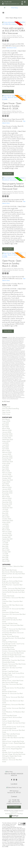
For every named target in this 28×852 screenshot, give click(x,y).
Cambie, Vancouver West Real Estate (13, 588)
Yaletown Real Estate (20, 397)
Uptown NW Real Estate (10, 390)
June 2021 (5, 511)
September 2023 (7, 480)
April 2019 (5, 548)
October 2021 (6, 506)
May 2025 (5, 447)
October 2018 (6, 552)
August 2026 (6, 421)
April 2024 (5, 469)
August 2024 (6, 463)
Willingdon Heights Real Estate (8, 397)
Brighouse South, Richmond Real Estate (10, 341)
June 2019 (5, 544)
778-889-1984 (7, 2)
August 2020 (6, 522)
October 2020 (6, 519)
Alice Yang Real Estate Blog (10, 408)
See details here (11, 47)
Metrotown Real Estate (10, 369)
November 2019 (7, 535)
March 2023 (6, 485)
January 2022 (6, 500)
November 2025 (7, 436)
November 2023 (7, 476)
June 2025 (5, 445)
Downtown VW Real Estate (10, 612)
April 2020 (5, 528)
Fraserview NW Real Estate (13, 357)
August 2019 (6, 541)
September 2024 (7, 461)
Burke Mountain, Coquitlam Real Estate (10, 343)
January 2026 (6, 432)
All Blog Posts (6, 406)
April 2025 (5, 448)
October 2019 (6, 537)
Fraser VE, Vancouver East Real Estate (14, 629)
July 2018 (5, 553)
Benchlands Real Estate (8, 338)
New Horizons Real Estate (16, 374)
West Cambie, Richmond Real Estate (13, 747)
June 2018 (5, 555)
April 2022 (5, 495)
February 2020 (7, 531)
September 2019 (7, 539)
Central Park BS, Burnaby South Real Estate (16, 346)
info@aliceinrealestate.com (11, 3)
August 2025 (6, 441)
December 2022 (7, 491)
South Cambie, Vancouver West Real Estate (16, 381)
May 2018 (5, 557)
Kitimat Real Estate (8, 647)
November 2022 (7, 493)
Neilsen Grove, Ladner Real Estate (12, 680)
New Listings (6, 410)
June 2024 (5, 465)
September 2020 (7, 520)
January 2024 (6, 474)
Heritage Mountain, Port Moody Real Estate (16, 359)
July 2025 (5, 443)
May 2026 (5, 425)
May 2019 (5, 546)
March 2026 (6, 428)
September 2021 (7, 507)
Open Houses (6, 412)
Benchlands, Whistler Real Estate (12, 572)
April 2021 (5, 515)
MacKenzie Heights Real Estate (11, 655)
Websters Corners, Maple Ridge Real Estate (14, 392)
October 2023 (6, 478)
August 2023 (6, 482)
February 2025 (7, 452)
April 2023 (5, 484)
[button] (6, 2)
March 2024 (6, 471)
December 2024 (7, 456)
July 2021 (5, 509)
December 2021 (7, 502)
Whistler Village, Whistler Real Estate (13, 396)
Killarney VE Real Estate (8, 360)
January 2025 (6, 454)
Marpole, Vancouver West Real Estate (14, 664)
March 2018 (5, 561)
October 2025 (6, 437)
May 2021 (5, 513)
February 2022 (6, 498)
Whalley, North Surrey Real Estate (12, 752)
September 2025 (7, 439)
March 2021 (5, 517)
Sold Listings (6, 414)
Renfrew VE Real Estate (17, 376)
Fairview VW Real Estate (14, 354)
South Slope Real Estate (9, 715)
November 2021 (7, 504)
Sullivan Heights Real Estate (11, 385)
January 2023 (6, 489)
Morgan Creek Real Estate (15, 370)
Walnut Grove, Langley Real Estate (13, 741)
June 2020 (5, 526)
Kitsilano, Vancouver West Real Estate (14, 651)
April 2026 (5, 426)
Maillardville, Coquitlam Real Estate (13, 660)
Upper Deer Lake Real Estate (11, 734)
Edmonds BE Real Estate (11, 353)
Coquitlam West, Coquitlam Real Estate (16, 348)
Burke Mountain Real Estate (17, 342)
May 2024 (5, 467)
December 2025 (7, 434)
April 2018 (5, 559)
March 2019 (5, 550)
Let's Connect (14, 807)
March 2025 (6, 450)
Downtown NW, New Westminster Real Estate (11, 349)
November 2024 (7, 458)
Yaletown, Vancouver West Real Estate (10, 398)
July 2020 (5, 524)
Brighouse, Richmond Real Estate (12, 581)
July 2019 (5, 542)
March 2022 (6, 496)
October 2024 (6, 460)
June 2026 (5, 423)
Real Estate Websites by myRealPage (14, 813)
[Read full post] (14, 24)
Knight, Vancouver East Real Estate (13, 364)
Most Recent (6, 419)
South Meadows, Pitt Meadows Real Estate (12, 382)
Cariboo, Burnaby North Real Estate (13, 590)
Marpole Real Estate (6, 368)
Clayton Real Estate (7, 347)
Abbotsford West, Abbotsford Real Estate (16, 337)
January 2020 (6, 533)
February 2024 (6, 472)
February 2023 (6, 487)
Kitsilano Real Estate (6, 363)
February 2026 (6, 430)
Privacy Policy (13, 812)
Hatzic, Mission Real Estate (10, 636)
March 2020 (6, 530)
